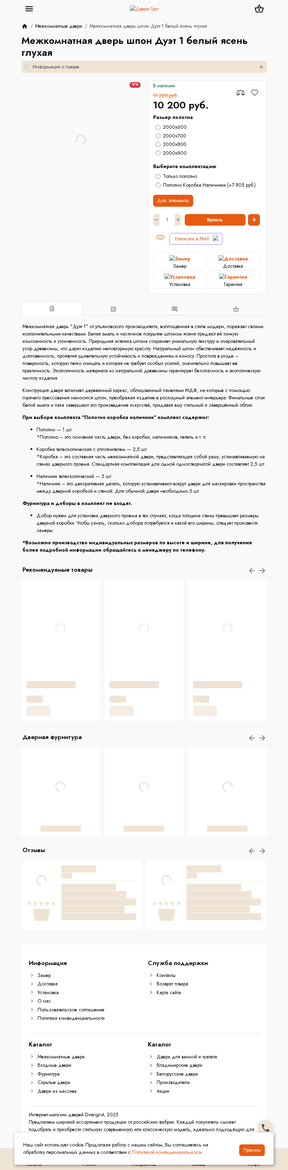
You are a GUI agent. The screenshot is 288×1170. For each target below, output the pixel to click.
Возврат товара (172, 983)
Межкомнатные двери (61, 1056)
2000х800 (174, 144)
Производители (173, 1082)
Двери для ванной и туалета (187, 1056)
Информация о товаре (56, 66)
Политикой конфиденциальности (167, 1152)
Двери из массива (57, 1091)
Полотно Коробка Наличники (209, 184)
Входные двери (54, 1065)
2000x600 (175, 127)
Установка (48, 992)
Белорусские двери (177, 1073)
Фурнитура (49, 1073)
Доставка (48, 983)
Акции (163, 1091)
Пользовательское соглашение (71, 1009)
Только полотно (180, 176)
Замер (44, 975)
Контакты (166, 975)
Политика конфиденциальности (71, 1018)
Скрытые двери (54, 1082)
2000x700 (174, 135)
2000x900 (175, 153)
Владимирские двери (179, 1065)
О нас (44, 1000)
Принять (252, 1150)
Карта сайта (169, 992)
